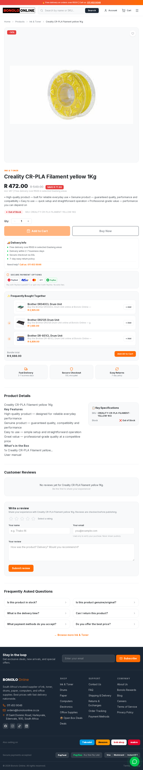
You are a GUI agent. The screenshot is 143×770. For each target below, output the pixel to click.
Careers (121, 701)
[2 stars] (16, 518)
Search (92, 10)
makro (134, 742)
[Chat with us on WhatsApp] (135, 761)
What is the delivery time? (23, 613)
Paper (63, 695)
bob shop (119, 742)
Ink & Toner (11, 170)
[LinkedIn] (26, 726)
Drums (63, 689)
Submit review (21, 568)
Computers (66, 701)
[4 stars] (27, 518)
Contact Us (95, 684)
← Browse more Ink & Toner (71, 634)
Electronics (66, 706)
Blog (119, 695)
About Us (122, 684)
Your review (15, 541)
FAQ (91, 689)
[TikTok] (19, 726)
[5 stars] (33, 518)
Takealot (87, 742)
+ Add (128, 307)
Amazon (102, 742)
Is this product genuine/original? (96, 602)
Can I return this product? (92, 613)
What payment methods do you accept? (31, 624)
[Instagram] (12, 726)
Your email (78, 525)
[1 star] (11, 518)
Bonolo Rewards (126, 689)
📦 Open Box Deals (71, 717)
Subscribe (130, 658)
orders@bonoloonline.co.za (23, 710)
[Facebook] (5, 726)
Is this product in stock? (22, 602)
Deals (63, 723)
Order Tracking (97, 710)
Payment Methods (99, 716)
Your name (14, 525)
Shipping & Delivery (100, 695)
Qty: (6, 221)
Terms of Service (127, 706)
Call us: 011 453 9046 (30, 264)
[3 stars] (22, 518)
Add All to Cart (125, 354)
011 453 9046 (94, 2)
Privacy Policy (125, 712)
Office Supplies (69, 712)
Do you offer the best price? (93, 624)
